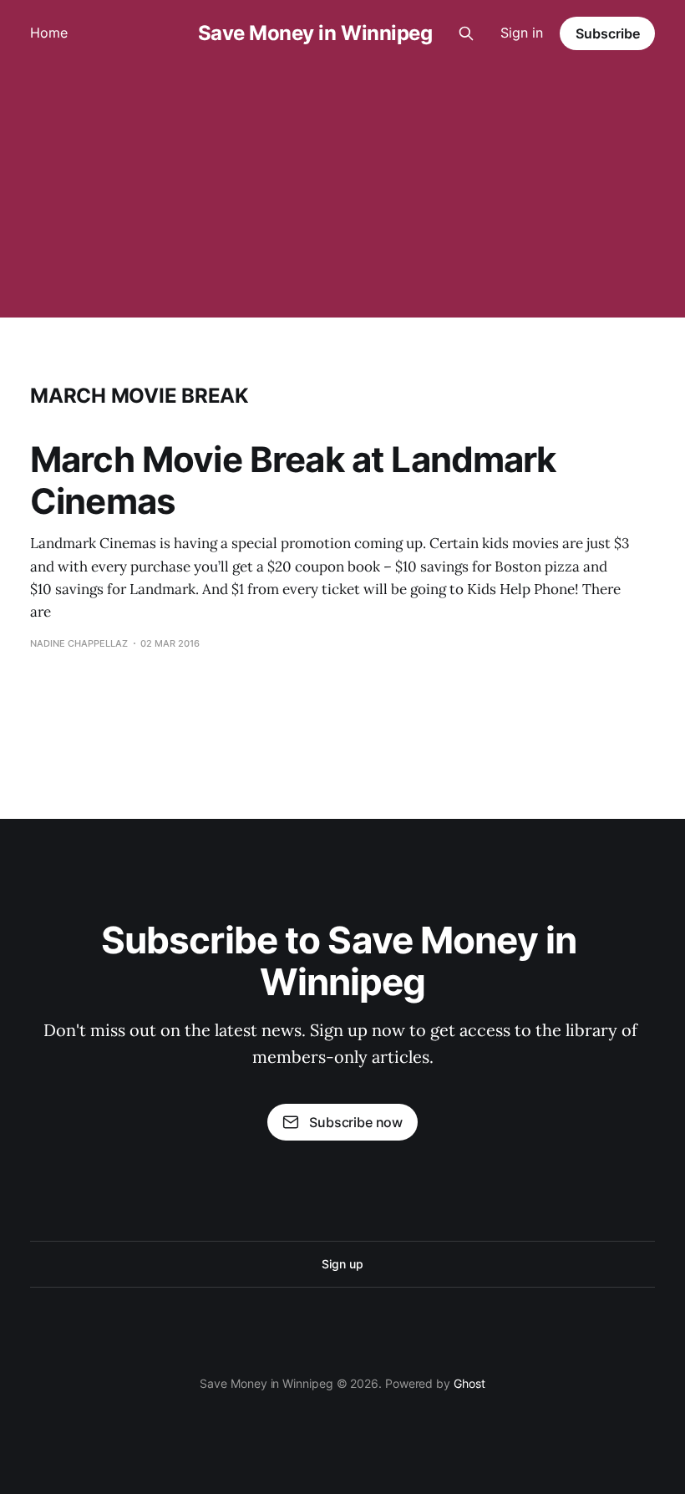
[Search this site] (466, 33)
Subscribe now (356, 1122)
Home (49, 32)
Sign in (521, 32)
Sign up (342, 1264)
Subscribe (608, 33)
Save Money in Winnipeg (315, 33)
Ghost (469, 1383)
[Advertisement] (342, 192)
